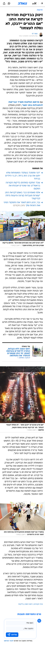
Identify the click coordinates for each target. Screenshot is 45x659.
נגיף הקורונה (38, 604)
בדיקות (21, 604)
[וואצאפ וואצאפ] (9, 3)
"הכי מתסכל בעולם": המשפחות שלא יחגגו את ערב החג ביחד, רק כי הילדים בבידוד (22, 176)
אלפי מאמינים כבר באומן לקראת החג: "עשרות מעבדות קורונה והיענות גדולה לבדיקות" (22, 196)
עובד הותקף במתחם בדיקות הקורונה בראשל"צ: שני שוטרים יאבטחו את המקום (23, 186)
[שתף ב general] (4, 3)
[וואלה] (22, 3)
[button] (34, 3)
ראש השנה (28, 604)
